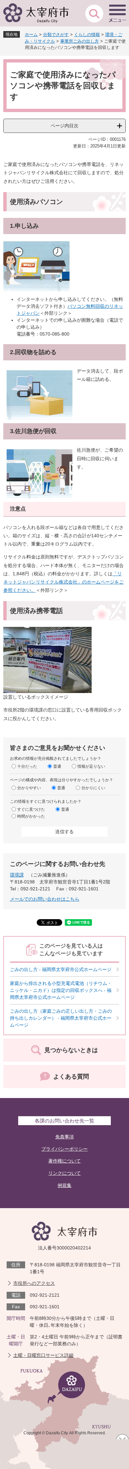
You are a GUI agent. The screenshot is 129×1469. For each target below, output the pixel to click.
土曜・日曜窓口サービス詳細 (43, 1355)
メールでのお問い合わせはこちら (44, 899)
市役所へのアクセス (34, 1283)
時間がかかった (31, 816)
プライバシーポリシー (64, 1149)
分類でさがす (56, 34)
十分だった (27, 766)
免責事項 (64, 1136)
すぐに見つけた (31, 809)
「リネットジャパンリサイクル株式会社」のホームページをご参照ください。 (63, 582)
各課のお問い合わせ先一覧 (64, 1120)
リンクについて (64, 1173)
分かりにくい (93, 788)
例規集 (64, 1185)
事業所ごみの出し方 (79, 41)
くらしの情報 (87, 34)
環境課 (17, 874)
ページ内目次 (64, 125)
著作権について (64, 1160)
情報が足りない (91, 766)
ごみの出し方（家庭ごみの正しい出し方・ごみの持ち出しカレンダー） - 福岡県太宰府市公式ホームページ (61, 1018)
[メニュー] (117, 13)
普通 (57, 766)
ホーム (31, 34)
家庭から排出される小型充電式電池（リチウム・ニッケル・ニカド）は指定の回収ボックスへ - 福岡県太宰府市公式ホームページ (61, 990)
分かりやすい (29, 788)
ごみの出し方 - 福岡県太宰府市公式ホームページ (60, 969)
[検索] (94, 13)
